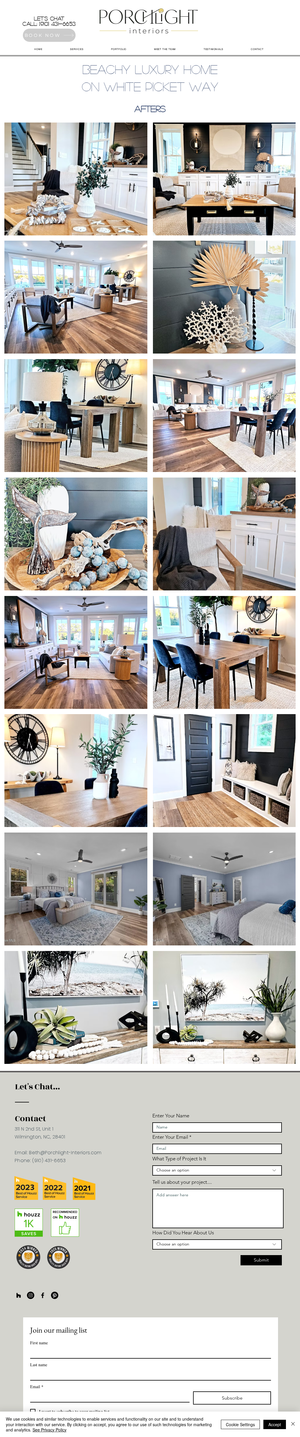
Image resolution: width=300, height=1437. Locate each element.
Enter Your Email (170, 1137)
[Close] (292, 1424)
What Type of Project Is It (179, 1158)
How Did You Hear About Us (183, 1232)
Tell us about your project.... (182, 1182)
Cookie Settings (240, 1424)
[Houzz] (18, 1295)
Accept (274, 1424)
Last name (38, 1364)
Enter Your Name (170, 1115)
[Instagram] (30, 1295)
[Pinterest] (54, 1295)
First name (39, 1342)
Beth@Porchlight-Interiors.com (65, 1152)
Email (36, 1386)
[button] (75, 179)
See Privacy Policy (50, 1430)
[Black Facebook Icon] (42, 1295)
